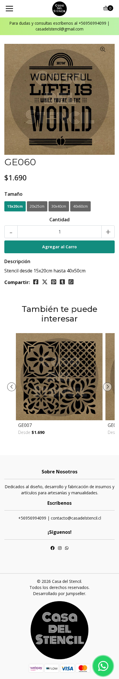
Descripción (17, 261)
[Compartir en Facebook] (35, 282)
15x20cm (15, 206)
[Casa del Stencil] (59, 8)
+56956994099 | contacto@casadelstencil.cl (59, 518)
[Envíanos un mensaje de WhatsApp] (103, 666)
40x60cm (80, 206)
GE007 (25, 425)
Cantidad (59, 219)
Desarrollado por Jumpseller (59, 593)
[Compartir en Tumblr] (62, 282)
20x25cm (37, 206)
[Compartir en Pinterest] (53, 282)
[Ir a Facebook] (53, 548)
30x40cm (58, 206)
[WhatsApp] (66, 548)
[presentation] (11, 386)
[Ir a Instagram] (60, 548)
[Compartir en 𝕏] (45, 282)
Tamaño (13, 194)
